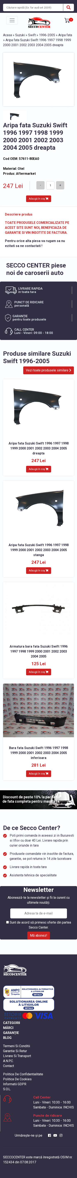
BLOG (7, 1038)
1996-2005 (47, 35)
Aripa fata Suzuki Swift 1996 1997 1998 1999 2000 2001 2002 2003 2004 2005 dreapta (39, 448)
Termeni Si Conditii (16, 1046)
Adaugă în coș (37, 198)
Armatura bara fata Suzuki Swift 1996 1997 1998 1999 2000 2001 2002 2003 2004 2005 (39, 651)
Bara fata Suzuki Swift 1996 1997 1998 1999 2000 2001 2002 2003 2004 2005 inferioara (38, 753)
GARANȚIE (11, 1033)
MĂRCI (8, 1028)
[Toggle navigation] (12, 20)
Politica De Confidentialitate (23, 1074)
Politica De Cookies (17, 1079)
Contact (8, 1066)
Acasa (7, 35)
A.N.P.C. (8, 1061)
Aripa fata (65, 35)
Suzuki (20, 35)
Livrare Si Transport (17, 1056)
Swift (32, 35)
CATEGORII (11, 1023)
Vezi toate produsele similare (47, 370)
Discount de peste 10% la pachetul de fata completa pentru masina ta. (31, 799)
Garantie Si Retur (15, 1051)
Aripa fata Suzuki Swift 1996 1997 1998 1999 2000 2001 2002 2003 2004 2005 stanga (39, 550)
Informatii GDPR (14, 1084)
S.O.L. (7, 1089)
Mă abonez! (38, 935)
